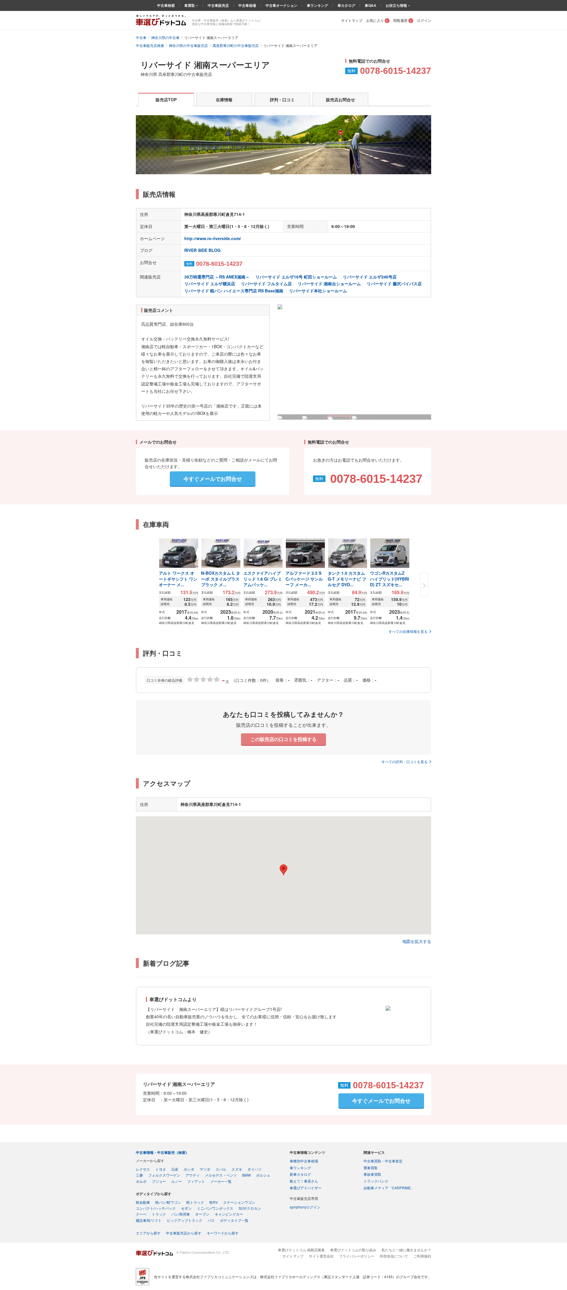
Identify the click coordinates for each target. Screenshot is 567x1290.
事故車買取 (372, 1174)
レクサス (143, 1169)
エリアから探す (148, 1232)
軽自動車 (143, 1202)
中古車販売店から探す (183, 1232)
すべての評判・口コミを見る (405, 761)
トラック (159, 1213)
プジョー (159, 1181)
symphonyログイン (305, 1206)
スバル (221, 1169)
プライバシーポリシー (356, 1255)
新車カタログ (300, 1174)
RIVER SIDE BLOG (202, 250)
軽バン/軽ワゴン (168, 1202)
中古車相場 (247, 5)
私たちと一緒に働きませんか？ (406, 1249)
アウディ (192, 1174)
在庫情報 (224, 99)
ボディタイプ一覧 (234, 1220)
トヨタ (160, 1169)
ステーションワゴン (239, 1202)
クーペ (141, 1213)
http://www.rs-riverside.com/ (212, 238)
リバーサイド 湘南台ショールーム (329, 283)
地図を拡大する (416, 941)
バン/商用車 (180, 1213)
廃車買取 (371, 1167)
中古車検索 (166, 5)
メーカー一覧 (221, 1181)
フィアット (196, 1181)
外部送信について (394, 1255)
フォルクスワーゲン (164, 1174)
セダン (186, 1208)
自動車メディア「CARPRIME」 (389, 1187)
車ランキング (317, 5)
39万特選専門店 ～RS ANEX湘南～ (217, 277)
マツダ (205, 1169)
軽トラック (195, 1202)
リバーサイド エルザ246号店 (370, 277)
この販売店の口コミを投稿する (283, 739)
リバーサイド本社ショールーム (318, 291)
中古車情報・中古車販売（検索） (162, 1152)
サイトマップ (351, 20)
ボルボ (141, 1181)
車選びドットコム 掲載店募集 (301, 1249)
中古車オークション (281, 5)
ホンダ (189, 1169)
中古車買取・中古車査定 (383, 1160)
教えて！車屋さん (304, 1180)
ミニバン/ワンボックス (215, 1208)
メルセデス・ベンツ (221, 1174)
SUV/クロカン (250, 1208)
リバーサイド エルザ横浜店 (209, 283)
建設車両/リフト (149, 1220)
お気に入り (377, 20)
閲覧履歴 (402, 20)
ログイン (424, 20)
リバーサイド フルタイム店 (266, 283)
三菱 (139, 1174)
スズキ (237, 1169)
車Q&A (370, 5)
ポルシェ (263, 1174)
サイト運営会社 (321, 1255)
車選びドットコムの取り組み (353, 1249)
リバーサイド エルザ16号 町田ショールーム (296, 277)
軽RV (213, 1202)
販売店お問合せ (340, 99)
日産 (174, 1169)
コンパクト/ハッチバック (156, 1208)
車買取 (190, 5)
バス (211, 1220)
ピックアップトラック (184, 1220)
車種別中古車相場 (304, 1160)
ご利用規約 (422, 1255)
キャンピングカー (229, 1213)
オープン (202, 1213)
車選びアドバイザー (306, 1187)
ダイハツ (254, 1169)
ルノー (176, 1181)
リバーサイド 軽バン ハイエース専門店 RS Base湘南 (233, 291)
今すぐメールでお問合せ (212, 479)
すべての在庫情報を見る (408, 631)
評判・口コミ (282, 99)
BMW (246, 1174)
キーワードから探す (223, 1232)
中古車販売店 (218, 5)
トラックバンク (376, 1180)
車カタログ (346, 5)
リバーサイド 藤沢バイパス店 (394, 283)
